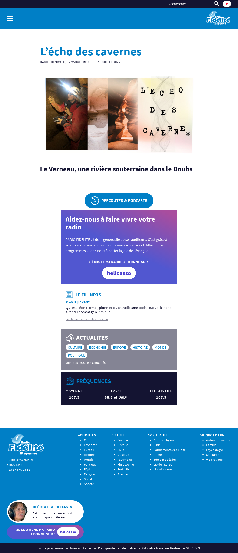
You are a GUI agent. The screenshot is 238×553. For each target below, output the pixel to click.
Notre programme (50, 548)
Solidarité (212, 455)
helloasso (119, 273)
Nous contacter (80, 548)
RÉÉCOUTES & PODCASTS (124, 200)
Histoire (140, 347)
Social (88, 479)
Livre (120, 450)
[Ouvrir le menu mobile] (10, 18)
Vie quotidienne (213, 435)
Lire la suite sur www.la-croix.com (87, 319)
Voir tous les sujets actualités (86, 363)
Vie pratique (214, 459)
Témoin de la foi (165, 459)
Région (88, 469)
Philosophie (125, 464)
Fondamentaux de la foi (170, 450)
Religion (89, 474)
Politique (76, 355)
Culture (75, 347)
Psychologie (214, 450)
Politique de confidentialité (117, 548)
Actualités (87, 435)
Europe (119, 347)
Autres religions (164, 440)
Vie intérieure (163, 469)
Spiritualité (158, 435)
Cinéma (122, 440)
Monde (160, 347)
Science (122, 474)
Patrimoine (124, 459)
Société (89, 484)
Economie (97, 347)
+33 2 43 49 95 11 (18, 469)
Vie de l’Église (163, 464)
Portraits (123, 469)
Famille (211, 445)
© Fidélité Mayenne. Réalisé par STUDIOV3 (171, 548)
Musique (123, 455)
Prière (158, 455)
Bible (157, 445)
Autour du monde (218, 440)
